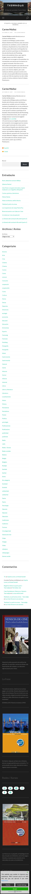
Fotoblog (4, 342)
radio (3, 444)
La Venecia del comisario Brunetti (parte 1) (14, 222)
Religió (4, 458)
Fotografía (5, 346)
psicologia (5, 422)
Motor (4, 400)
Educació (4, 320)
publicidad (5, 433)
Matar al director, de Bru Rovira (11, 200)
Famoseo (5, 339)
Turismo (4, 527)
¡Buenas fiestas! (7, 184)
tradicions (5, 523)
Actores (4, 252)
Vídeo (4, 545)
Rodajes (4, 465)
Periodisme (5, 407)
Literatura (5, 393)
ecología (4, 313)
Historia (4, 371)
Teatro (4, 502)
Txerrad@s (15, 5)
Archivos (4, 234)
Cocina (4, 270)
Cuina (4, 291)
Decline (8, 885)
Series (4, 476)
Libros (4, 386)
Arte (3, 255)
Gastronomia (6, 357)
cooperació (5, 284)
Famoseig (5, 335)
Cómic (4, 273)
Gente (4, 368)
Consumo (5, 280)
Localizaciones (6, 396)
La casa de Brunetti (17, 593)
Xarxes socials (6, 556)
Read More (4, 880)
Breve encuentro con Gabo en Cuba (12, 211)
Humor (4, 375)
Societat (4, 487)
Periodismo (5, 411)
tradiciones (5, 520)
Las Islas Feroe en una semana (14, 599)
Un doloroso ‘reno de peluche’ (11, 215)
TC (5, 576)
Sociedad (4, 484)
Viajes (4, 538)
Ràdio (4, 440)
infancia (4, 378)
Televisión (5, 516)
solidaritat (5, 494)
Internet (4, 382)
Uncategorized (6, 531)
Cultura (4, 295)
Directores (5, 309)
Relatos (4, 455)
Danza (4, 302)
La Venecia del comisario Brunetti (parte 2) (14, 218)
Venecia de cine (6, 534)
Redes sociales (6, 451)
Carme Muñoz (9, 29)
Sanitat (4, 473)
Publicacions (6, 429)
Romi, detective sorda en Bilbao (11, 180)
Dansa (4, 299)
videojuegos (5, 553)
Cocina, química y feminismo (10, 193)
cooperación (5, 288)
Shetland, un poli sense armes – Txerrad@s (16, 597)
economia (5, 317)
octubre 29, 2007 (7, 32)
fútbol (4, 353)
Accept (15, 889)
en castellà (12, 119)
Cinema (4, 262)
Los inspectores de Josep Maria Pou (12, 208)
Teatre (4, 498)
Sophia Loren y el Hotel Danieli (16, 576)
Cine (3, 259)
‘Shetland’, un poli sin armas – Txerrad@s (15, 602)
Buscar (4, 160)
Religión (4, 462)
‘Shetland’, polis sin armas (9, 204)
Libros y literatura (7, 389)
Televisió (4, 509)
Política (4, 418)
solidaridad (5, 491)
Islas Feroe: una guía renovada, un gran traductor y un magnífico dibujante (13, 188)
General (4, 364)
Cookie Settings (21, 885)
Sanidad (4, 469)
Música (4, 404)
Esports (4, 331)
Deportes (5, 306)
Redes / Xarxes (6, 447)
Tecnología (5, 505)
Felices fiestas (6, 197)
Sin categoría (6, 480)
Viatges (4, 542)
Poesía (4, 415)
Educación (5, 324)
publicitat (5, 436)
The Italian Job (16, 588)
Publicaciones (6, 426)
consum (4, 277)
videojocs (5, 549)
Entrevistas (5, 328)
